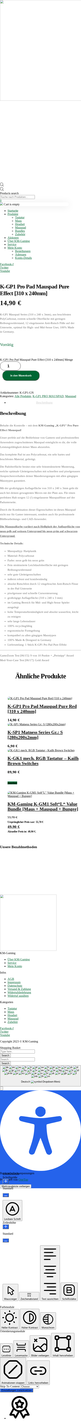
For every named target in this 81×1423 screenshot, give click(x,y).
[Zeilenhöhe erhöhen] (6, 1226)
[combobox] (40, 1075)
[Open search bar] (2, 185)
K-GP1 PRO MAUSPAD (48, 396)
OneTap (23, 1179)
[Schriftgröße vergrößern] (6, 1181)
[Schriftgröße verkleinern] (6, 1195)
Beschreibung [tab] (44, 402)
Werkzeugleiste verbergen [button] (16, 1186)
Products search (9, 193)
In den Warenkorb (20, 375)
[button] (1, 1088)
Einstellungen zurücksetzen (17, 1390)
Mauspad (70, 396)
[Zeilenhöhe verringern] (6, 1240)
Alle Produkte (23, 396)
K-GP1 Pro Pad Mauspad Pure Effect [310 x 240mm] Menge (36, 359)
